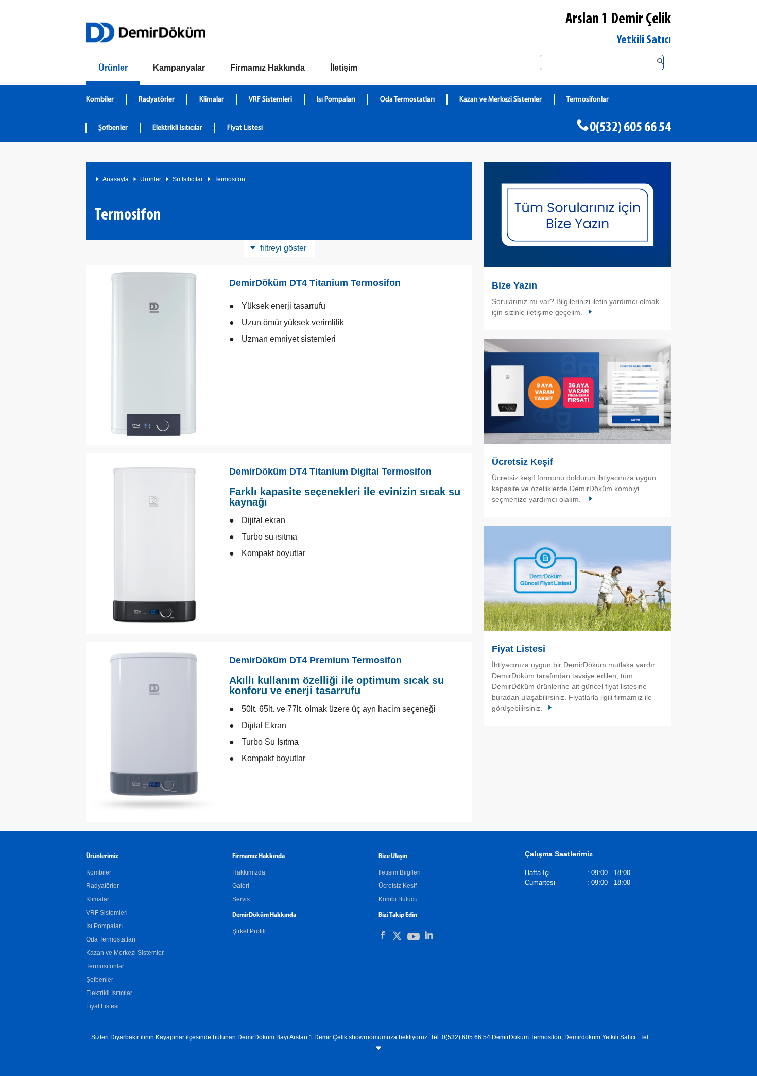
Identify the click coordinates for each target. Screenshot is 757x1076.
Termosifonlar (587, 100)
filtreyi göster (283, 248)
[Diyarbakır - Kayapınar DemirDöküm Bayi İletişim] (577, 214)
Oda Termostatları (407, 100)
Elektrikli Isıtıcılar (177, 128)
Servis (241, 899)
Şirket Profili (249, 931)
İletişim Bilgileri (399, 872)
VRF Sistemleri (270, 100)
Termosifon (229, 179)
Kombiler (100, 100)
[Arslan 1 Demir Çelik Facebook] (382, 935)
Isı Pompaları (336, 100)
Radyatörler (157, 100)
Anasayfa (115, 179)
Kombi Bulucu (398, 899)
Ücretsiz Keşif (522, 461)
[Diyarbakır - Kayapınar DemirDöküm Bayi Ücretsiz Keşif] (577, 391)
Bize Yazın (514, 285)
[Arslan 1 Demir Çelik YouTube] (413, 939)
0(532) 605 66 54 (630, 128)
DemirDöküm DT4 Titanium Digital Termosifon (330, 471)
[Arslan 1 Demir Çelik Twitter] (397, 938)
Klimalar (211, 100)
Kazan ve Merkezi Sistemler (500, 100)
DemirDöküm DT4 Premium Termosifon (315, 660)
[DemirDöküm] (145, 32)
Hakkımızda (248, 872)
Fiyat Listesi (245, 128)
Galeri (240, 885)
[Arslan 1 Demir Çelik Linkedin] (429, 935)
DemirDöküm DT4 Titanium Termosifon (315, 283)
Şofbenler (113, 128)
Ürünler (150, 179)
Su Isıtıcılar (188, 179)
